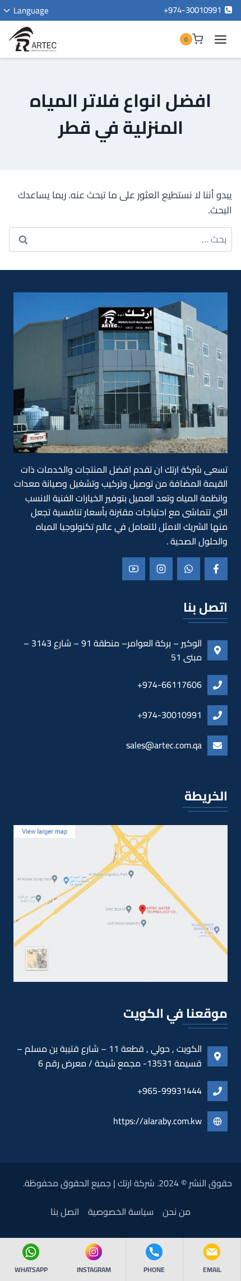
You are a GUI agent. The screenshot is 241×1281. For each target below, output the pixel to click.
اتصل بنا (64, 1211)
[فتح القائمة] (220, 39)
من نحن (177, 1211)
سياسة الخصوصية (121, 1211)
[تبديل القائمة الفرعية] (30, 11)
